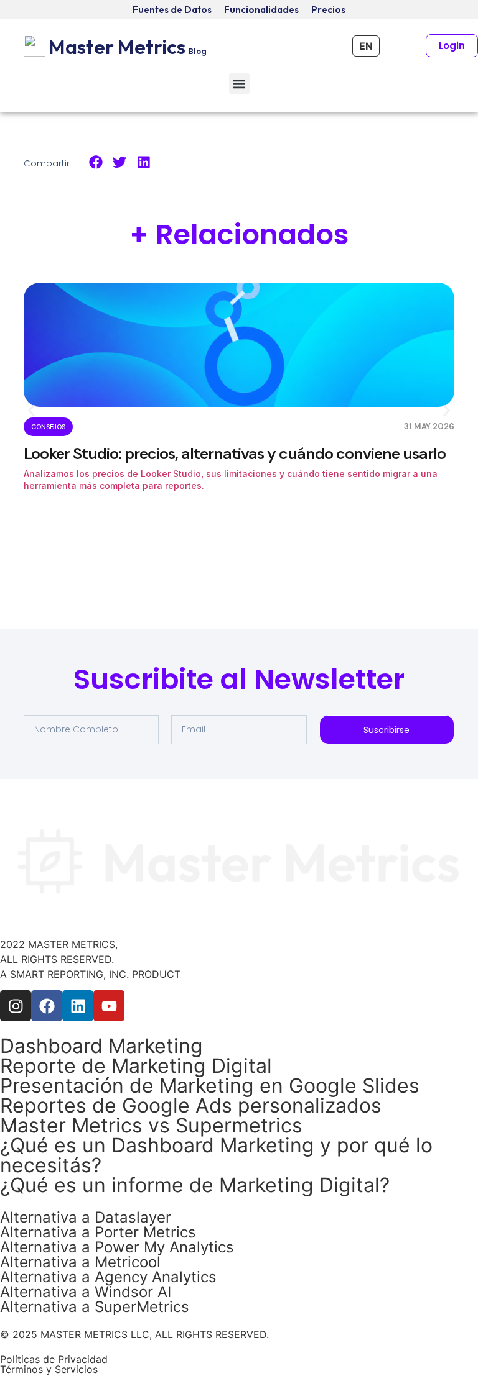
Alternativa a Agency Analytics (108, 1277)
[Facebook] (46, 1005)
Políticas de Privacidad (54, 1359)
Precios (328, 10)
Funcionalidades (261, 10)
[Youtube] (108, 1005)
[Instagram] (15, 1005)
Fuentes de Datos (172, 10)
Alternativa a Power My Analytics (117, 1247)
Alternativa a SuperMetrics (94, 1307)
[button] (239, 83)
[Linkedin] (77, 1005)
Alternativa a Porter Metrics (98, 1232)
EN (366, 46)
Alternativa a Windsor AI (85, 1292)
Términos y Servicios (49, 1369)
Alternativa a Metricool (80, 1262)
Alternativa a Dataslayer (85, 1217)
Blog (198, 51)
